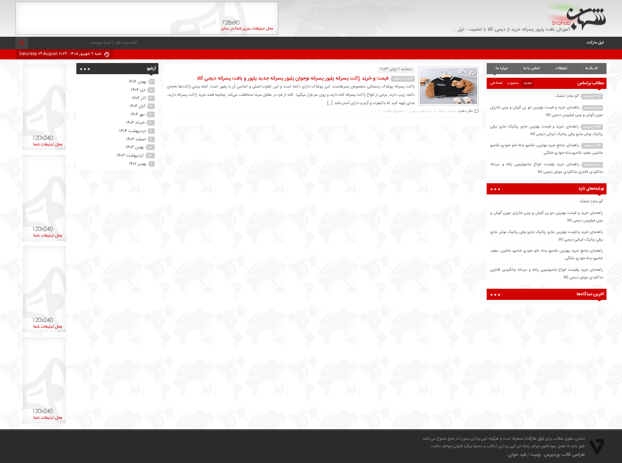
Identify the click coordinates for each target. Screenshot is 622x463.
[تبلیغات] (147, 34)
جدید (527, 83)
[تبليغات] (44, 150)
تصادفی (496, 83)
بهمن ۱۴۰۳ (135, 147)
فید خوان (517, 455)
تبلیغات (561, 68)
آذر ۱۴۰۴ (139, 98)
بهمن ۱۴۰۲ (138, 163)
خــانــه (591, 68)
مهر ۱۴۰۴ (137, 114)
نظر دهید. (465, 111)
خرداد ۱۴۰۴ (135, 122)
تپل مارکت (595, 43)
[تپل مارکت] (576, 17)
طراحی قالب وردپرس (564, 455)
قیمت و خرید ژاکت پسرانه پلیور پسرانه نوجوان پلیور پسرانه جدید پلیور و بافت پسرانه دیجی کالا (293, 78)
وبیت (535, 455)
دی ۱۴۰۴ (138, 90)
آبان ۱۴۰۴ (137, 106)
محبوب (513, 83)
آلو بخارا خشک (567, 96)
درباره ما (502, 68)
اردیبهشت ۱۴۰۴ (132, 131)
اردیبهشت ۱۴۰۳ (130, 155)
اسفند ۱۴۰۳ (136, 139)
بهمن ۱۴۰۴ (138, 81)
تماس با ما (531, 68)
